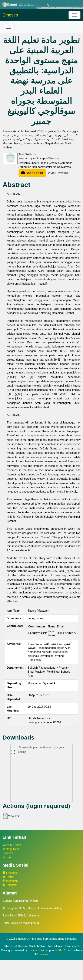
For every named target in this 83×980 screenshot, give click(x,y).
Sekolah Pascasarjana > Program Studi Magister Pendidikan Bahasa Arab (49, 671)
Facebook (11, 872)
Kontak (7, 857)
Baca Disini (34, 173)
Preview (63, 172)
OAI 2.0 (62, 950)
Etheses (10, 15)
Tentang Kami (11, 849)
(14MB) (40, 172)
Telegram (11, 884)
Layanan (8, 853)
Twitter (9, 876)
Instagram (12, 880)
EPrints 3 (34, 950)
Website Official (12, 845)
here (45, 954)
